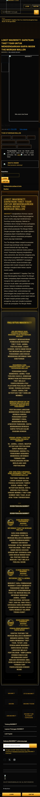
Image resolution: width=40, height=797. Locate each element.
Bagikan (6, 189)
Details (4, 193)
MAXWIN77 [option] (6, 137)
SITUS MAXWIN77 (29, 693)
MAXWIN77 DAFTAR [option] (9, 146)
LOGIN (5, 178)
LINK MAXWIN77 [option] (23, 142)
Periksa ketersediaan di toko (13, 186)
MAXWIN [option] (31, 137)
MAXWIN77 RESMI (28, 704)
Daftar (35, 6)
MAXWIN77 (8, 214)
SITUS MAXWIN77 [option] (19, 137)
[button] (10, 83)
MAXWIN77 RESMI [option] (8, 142)
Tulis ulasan (23, 129)
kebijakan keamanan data (20, 751)
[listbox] (20, 142)
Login (27, 6)
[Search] (36, 12)
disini (18, 155)
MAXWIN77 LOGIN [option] (24, 146)
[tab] (20, 193)
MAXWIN (11, 704)
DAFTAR (5, 181)
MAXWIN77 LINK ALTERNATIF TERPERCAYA (28, 715)
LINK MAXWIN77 (11, 716)
